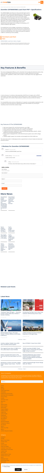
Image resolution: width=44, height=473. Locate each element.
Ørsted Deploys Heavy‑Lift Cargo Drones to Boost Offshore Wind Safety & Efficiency (10, 334)
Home (2, 7)
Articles (2, 388)
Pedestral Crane (4, 458)
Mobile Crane (13, 7)
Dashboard (3, 415)
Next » (24, 339)
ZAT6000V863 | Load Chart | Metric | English (11, 41)
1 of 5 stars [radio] (2, 170)
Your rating (4, 169)
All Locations (4, 418)
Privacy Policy (7, 466)
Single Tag (3, 412)
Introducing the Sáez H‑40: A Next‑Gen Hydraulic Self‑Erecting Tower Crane (33, 313)
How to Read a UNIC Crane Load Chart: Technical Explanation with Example (11, 200)
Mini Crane (3, 452)
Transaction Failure (5, 423)
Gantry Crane (4, 444)
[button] (39, 2)
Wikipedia (3, 391)
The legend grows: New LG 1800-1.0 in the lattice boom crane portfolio (11, 349)
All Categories (4, 416)
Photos (2, 398)
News (2, 387)
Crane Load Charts (7, 7)
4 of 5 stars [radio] (7, 170)
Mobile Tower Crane (5, 455)
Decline (25, 469)
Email (3, 183)
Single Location (4, 410)
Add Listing (3, 407)
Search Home (4, 404)
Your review (5, 172)
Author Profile (4, 413)
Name (3, 178)
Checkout (3, 420)
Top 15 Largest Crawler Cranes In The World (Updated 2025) (4, 247)
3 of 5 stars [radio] (5, 170)
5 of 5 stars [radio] (8, 170)
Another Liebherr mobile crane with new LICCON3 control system (10, 344)
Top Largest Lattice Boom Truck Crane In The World (4, 236)
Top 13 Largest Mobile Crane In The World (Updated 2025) (11, 237)
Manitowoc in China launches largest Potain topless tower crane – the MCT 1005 (11, 364)
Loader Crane (4, 451)
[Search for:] (22, 381)
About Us (3, 401)
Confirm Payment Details (6, 430)
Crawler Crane (4, 441)
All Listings (3, 424)
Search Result (4, 406)
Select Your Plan (4, 427)
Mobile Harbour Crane (6, 454)
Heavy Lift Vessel (5, 446)
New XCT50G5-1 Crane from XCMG (32, 343)
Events (2, 443)
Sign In (2, 426)
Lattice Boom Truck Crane (7, 449)
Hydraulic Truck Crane (6, 447)
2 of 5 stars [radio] (4, 170)
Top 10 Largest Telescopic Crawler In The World (3, 229)
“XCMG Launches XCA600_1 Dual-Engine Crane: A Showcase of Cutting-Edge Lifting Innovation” (33, 350)
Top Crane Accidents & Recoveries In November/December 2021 (11, 246)
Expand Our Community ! (7, 393)
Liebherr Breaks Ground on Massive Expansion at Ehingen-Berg (32, 333)
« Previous (20, 339)
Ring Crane (3, 461)
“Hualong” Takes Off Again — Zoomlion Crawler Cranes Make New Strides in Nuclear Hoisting (11, 314)
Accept (18, 469)
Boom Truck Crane (5, 440)
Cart (2, 402)
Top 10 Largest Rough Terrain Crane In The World (11, 229)
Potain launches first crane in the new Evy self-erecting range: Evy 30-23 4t (11, 356)
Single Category (4, 409)
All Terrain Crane (4, 399)
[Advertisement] (37, 28)
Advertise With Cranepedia (7, 395)
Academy (3, 437)
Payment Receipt (5, 421)
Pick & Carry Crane (5, 460)
